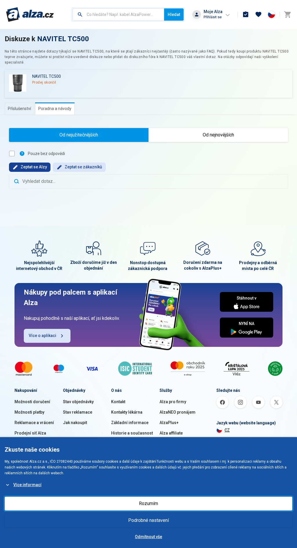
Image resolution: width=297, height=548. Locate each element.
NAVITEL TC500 (63, 39)
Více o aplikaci (42, 335)
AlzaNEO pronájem (177, 412)
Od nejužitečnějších (78, 135)
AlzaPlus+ (169, 422)
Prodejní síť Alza (30, 433)
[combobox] (118, 14)
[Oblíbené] (258, 14)
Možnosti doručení (32, 401)
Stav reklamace (77, 412)
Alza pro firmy (173, 401)
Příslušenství (19, 108)
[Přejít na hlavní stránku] (30, 14)
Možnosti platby (29, 412)
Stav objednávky (78, 401)
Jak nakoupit (75, 422)
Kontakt (118, 401)
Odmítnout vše (148, 536)
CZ (227, 430)
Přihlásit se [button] (213, 17)
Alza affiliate (171, 433)
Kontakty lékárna (126, 412)
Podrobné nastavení (148, 520)
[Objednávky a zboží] (245, 14)
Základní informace (129, 422)
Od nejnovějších (218, 135)
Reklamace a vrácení (34, 422)
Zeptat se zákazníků (83, 167)
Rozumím (148, 503)
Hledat (174, 14)
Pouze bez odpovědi (46, 153)
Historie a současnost (132, 433)
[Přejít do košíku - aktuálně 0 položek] (287, 14)
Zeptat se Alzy (34, 167)
